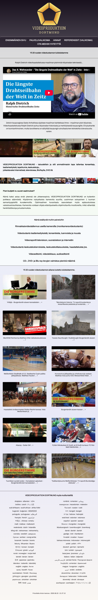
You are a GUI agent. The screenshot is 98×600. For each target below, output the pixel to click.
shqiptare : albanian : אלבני (25, 501)
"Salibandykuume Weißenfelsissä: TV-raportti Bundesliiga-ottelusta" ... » (73, 482)
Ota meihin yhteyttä (49, 44)
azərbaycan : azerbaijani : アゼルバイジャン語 (73, 583)
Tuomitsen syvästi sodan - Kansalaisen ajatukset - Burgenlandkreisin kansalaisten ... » (24, 482)
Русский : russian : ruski (73, 508)
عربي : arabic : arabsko (73, 570)
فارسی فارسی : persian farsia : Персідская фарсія (73, 560)
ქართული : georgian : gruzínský (25, 576)
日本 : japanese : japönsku (24, 560)
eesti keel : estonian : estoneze (73, 518)
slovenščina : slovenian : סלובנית (73, 573)
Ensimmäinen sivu (15, 40)
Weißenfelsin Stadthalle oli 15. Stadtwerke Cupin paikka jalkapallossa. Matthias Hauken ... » (24, 375)
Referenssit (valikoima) (78, 40)
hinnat (57, 40)
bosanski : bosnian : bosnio (25, 540)
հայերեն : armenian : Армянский (73, 563)
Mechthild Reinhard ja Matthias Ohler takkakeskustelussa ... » (24, 339)
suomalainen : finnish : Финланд (25, 573)
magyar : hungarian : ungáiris (73, 566)
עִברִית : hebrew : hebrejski (73, 514)
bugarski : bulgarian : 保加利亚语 (24, 511)
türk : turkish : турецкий (73, 550)
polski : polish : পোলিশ (73, 544)
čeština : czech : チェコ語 (24, 504)
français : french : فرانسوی (24, 518)
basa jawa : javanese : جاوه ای (73, 553)
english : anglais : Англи (24, 566)
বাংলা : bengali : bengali (73, 511)
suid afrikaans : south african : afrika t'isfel (24, 508)
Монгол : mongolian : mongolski (73, 524)
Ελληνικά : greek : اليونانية (24, 550)
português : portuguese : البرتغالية (24, 514)
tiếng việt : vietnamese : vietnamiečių (24, 531)
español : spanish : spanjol (73, 521)
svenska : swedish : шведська (25, 534)
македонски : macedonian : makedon (73, 504)
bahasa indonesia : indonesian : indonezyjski (73, 540)
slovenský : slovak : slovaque (73, 579)
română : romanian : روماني (73, 501)
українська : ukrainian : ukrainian (24, 579)
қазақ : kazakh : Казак (24, 570)
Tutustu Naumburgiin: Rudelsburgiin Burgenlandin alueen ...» (73, 339)
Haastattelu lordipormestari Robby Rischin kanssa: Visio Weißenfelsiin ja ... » (24, 410)
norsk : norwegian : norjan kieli (24, 553)
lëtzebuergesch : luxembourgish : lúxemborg (73, 527)
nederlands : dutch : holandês (25, 527)
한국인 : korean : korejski (24, 547)
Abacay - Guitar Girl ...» (24, 445)
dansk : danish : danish (73, 531)
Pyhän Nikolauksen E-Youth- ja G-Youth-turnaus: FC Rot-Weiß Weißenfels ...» (73, 446)
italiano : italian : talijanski (73, 557)
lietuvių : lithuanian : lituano (25, 544)
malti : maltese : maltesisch (25, 524)
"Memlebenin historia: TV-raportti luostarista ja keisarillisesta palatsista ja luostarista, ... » (73, 303)
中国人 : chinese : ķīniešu (24, 521)
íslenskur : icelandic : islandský (24, 563)
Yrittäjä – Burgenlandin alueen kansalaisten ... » (24, 302)
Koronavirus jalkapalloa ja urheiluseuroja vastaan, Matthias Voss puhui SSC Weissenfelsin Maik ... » (73, 375)
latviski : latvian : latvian (24, 557)
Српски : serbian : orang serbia (24, 537)
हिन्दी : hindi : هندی (24, 583)
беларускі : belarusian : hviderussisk (73, 576)
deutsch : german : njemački (73, 547)
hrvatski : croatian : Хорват (73, 537)
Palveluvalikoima (39, 40)
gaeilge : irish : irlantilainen (73, 534)
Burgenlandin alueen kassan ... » (73, 409)
